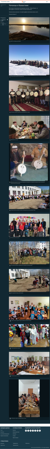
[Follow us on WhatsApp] (35, 431)
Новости (14, 430)
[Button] (3, 18)
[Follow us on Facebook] (30, 431)
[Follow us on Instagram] (28, 431)
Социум (14, 435)
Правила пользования (4, 435)
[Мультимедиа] (47, 1)
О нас (1, 430)
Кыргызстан (3, 445)
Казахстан (2, 443)
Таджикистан (15, 443)
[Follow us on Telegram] (33, 431)
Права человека (15, 437)
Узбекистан (27, 443)
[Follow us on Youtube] (26, 431)
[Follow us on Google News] (37, 431)
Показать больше (12, 14)
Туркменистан (15, 445)
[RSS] (40, 431)
